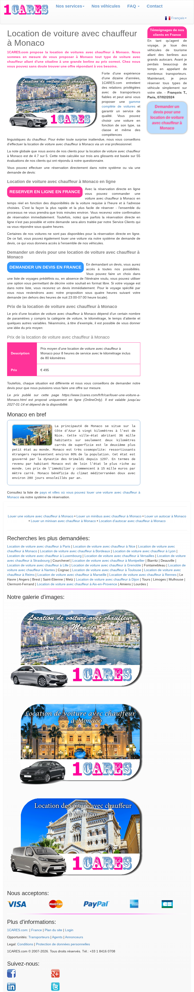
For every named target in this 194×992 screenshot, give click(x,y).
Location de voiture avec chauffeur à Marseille (71, 575)
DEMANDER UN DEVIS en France (45, 267)
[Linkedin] (27, 986)
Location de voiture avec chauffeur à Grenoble (106, 565)
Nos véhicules (106, 6)
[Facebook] (27, 973)
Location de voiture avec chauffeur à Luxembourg (44, 556)
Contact (155, 6)
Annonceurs (74, 937)
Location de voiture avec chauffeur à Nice (104, 546)
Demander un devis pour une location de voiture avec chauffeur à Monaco (167, 117)
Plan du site (53, 930)
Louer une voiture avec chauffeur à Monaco (40, 516)
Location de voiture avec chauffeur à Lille (38, 565)
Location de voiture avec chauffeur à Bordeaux (75, 551)
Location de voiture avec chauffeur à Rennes (142, 575)
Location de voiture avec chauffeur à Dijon (107, 579)
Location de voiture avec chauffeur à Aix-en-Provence (77, 584)
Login (69, 930)
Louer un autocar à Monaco (165, 516)
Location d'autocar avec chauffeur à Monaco (132, 521)
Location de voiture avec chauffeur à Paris (38, 546)
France (36, 930)
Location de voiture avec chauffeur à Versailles (119, 556)
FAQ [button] (132, 6)
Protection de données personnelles (63, 944)
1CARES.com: (17, 930)
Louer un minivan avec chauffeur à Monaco (63, 521)
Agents (57, 937)
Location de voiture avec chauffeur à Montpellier (108, 560)
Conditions (25, 944)
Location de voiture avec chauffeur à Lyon (144, 551)
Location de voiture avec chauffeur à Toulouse (106, 570)
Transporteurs (38, 937)
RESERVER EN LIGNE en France (44, 191)
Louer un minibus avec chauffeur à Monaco (108, 516)
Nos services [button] (69, 6)
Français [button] (177, 18)
